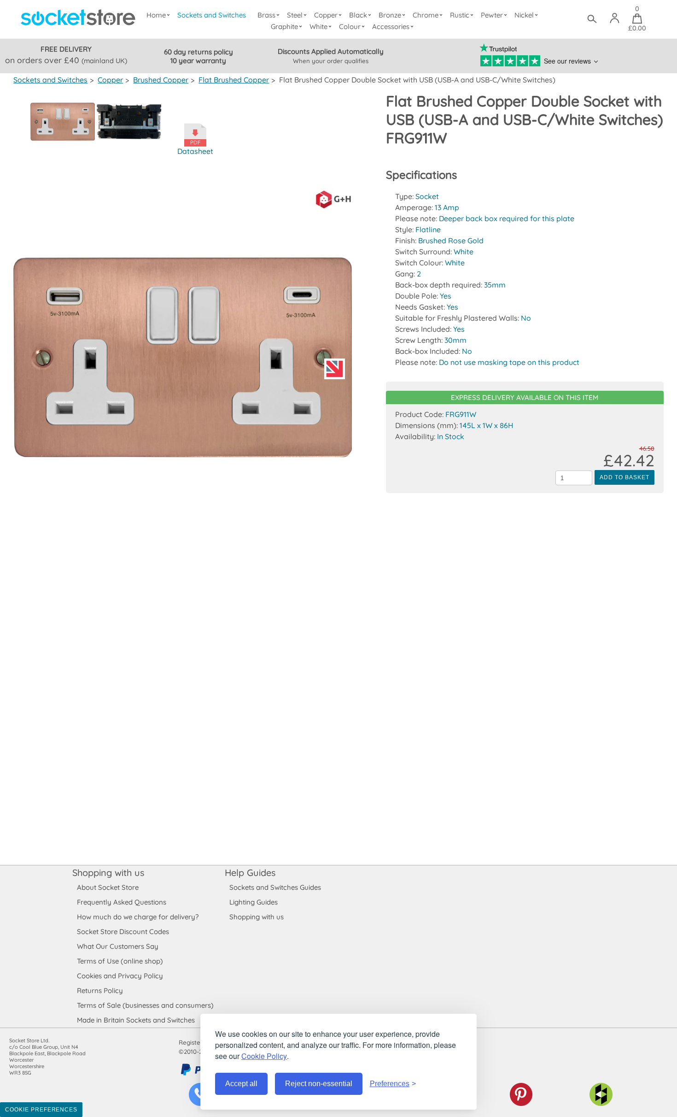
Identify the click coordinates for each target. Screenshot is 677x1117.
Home (156, 15)
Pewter (492, 15)
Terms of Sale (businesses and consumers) (145, 1005)
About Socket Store (108, 887)
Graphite (284, 26)
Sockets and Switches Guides (275, 887)
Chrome (425, 15)
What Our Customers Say (117, 946)
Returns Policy (100, 990)
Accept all (241, 1084)
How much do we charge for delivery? (137, 916)
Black (358, 15)
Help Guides (250, 872)
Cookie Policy (264, 1056)
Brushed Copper (160, 79)
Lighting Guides (253, 902)
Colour (350, 26)
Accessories (390, 26)
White (318, 26)
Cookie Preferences (41, 1109)
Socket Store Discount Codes (123, 931)
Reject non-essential (318, 1084)
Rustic (459, 15)
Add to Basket (624, 477)
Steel (295, 15)
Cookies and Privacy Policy (120, 975)
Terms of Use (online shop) (120, 961)
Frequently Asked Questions (121, 902)
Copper (326, 15)
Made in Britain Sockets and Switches (136, 1020)
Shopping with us (108, 872)
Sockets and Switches (211, 15)
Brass (266, 15)
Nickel (524, 15)
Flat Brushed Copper (233, 79)
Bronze (390, 15)
